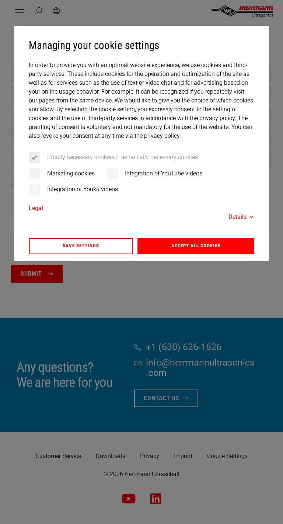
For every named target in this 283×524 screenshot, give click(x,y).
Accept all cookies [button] (195, 245)
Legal (36, 208)
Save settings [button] (81, 245)
